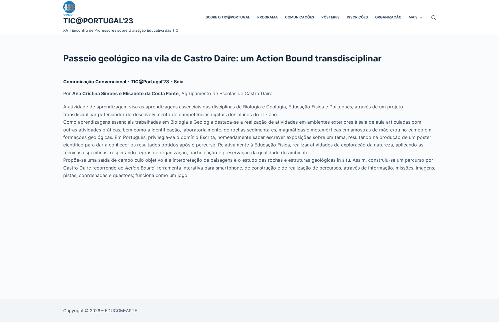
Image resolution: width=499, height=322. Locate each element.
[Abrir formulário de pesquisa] (433, 17)
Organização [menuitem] (388, 17)
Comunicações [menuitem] (299, 17)
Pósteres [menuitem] (330, 17)
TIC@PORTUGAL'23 (98, 20)
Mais (413, 17)
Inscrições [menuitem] (357, 17)
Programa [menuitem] (267, 17)
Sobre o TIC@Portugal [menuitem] (228, 17)
